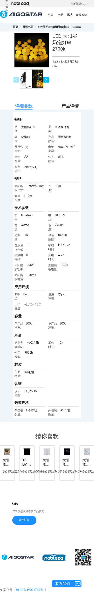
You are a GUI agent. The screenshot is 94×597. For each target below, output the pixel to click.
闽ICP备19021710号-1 (31, 590)
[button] (46, 80)
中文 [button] (83, 3)
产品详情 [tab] (70, 105)
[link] (27, 26)
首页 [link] (15, 26)
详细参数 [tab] (24, 105)
